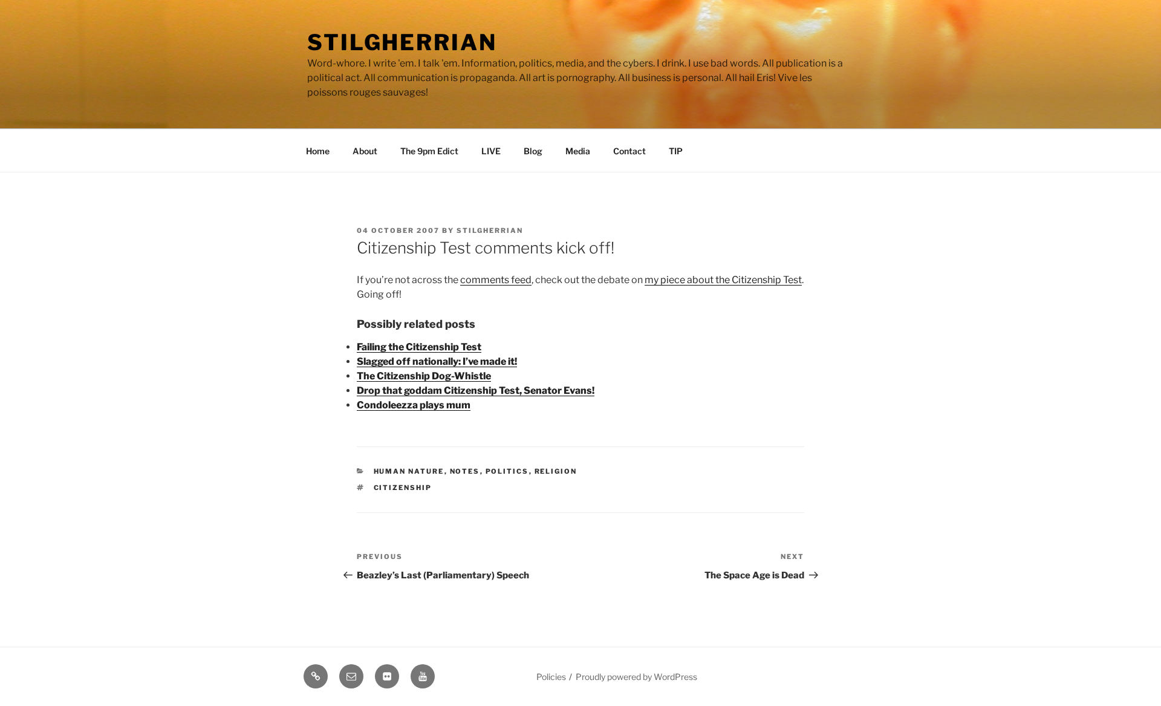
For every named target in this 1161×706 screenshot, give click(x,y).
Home (318, 151)
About (365, 151)
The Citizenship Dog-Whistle (424, 376)
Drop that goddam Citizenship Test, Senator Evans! (475, 390)
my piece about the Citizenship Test (723, 280)
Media (577, 151)
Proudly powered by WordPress (636, 677)
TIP (676, 151)
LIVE (491, 151)
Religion (556, 471)
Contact (629, 151)
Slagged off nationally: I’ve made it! (437, 361)
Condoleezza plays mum (413, 405)
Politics (507, 471)
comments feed (496, 280)
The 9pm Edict (429, 151)
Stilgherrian (402, 42)
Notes (465, 471)
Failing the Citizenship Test (419, 347)
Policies (551, 677)
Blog (533, 151)
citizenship (403, 487)
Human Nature (409, 471)
